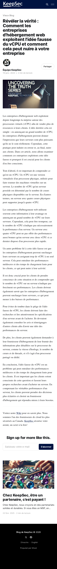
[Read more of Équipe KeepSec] (7, 62)
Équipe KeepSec (12, 70)
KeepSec (29, 420)
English (35, 542)
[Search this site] (47, 4)
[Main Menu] (52, 4)
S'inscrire (24, 542)
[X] (26, 537)
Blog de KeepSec (24, 532)
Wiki (18, 413)
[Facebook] (31, 537)
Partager (48, 66)
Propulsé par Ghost (28, 548)
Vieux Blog (8, 15)
